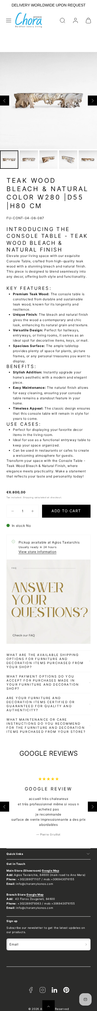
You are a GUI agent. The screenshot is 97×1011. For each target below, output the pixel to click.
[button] (8, 20)
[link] (75, 20)
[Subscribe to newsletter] (86, 944)
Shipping (28, 497)
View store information (38, 552)
